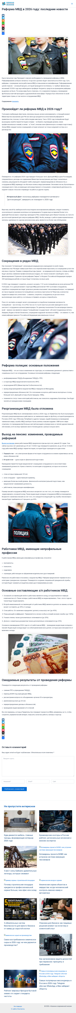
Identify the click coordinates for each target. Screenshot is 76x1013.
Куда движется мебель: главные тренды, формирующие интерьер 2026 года (18, 838)
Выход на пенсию (8, 443)
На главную (18, 1006)
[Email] (38, 31)
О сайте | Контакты (18, 1009)
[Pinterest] (38, 25)
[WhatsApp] (38, 23)
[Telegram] (38, 18)
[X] (38, 28)
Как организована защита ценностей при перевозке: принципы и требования (55, 962)
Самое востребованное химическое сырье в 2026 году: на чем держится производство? (20, 942)
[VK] (38, 15)
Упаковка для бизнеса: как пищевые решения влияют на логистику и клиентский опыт (55, 926)
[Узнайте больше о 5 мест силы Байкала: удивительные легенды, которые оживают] (20, 857)
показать (15, 101)
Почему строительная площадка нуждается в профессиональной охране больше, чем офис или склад (20, 887)
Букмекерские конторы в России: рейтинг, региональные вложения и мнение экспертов (55, 838)
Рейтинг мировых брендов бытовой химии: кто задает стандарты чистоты (20, 993)
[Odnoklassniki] (38, 20)
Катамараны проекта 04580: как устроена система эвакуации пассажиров (53, 857)
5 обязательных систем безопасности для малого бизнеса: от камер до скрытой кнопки (19, 926)
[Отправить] (38, 33)
